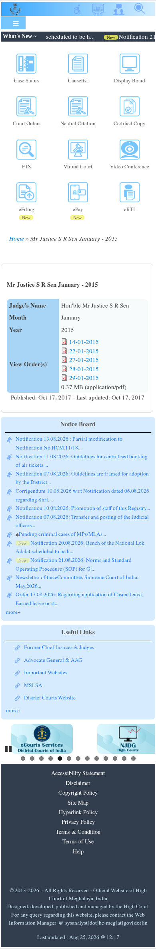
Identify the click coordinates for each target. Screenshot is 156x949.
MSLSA (33, 685)
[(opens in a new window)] (42, 739)
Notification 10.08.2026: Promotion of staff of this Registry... (83, 507)
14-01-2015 (84, 342)
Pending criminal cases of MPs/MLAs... (62, 533)
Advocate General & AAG (53, 659)
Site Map (78, 802)
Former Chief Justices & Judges (59, 647)
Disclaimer (78, 783)
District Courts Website (50, 697)
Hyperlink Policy (78, 812)
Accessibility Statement (78, 773)
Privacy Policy (78, 821)
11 (115, 758)
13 (133, 758)
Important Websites (45, 672)
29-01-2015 (84, 378)
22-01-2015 (84, 351)
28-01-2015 (84, 369)
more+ (13, 611)
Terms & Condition (78, 831)
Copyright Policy (78, 792)
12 (124, 758)
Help (78, 851)
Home (16, 238)
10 (106, 758)
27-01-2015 (84, 360)
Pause (9, 748)
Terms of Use (78, 841)
